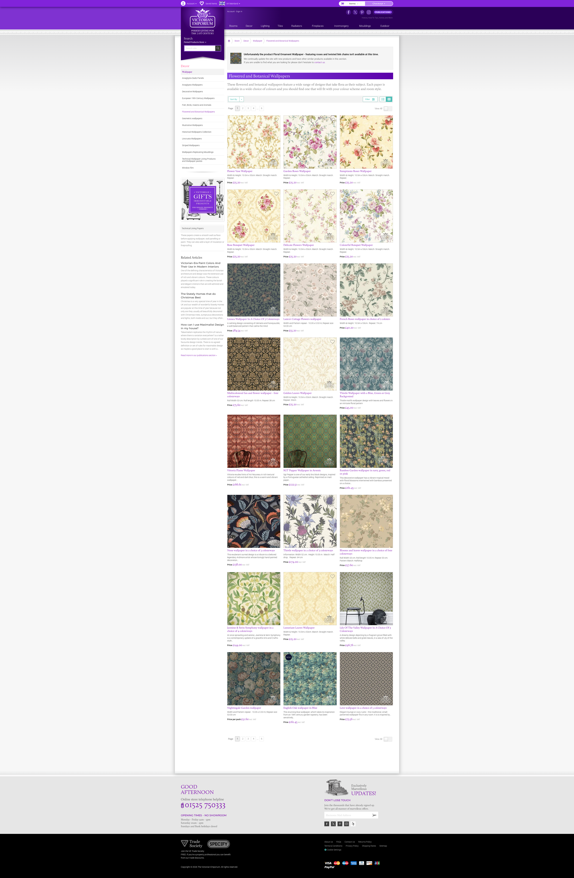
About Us (328, 842)
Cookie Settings (333, 850)
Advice (381, 18)
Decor (185, 66)
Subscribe (374, 815)
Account (231, 11)
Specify (218, 844)
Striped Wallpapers (191, 145)
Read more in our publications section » (199, 355)
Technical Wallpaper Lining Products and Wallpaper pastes (199, 160)
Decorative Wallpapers (192, 91)
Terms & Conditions (333, 846)
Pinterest (340, 823)
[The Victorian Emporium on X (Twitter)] (355, 12)
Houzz (353, 823)
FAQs (338, 842)
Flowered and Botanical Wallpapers (198, 112)
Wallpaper (187, 71)
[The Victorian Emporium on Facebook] (348, 12)
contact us (319, 62)
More (390, 18)
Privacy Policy (352, 846)
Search (188, 38)
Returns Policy (365, 842)
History (364, 18)
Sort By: (233, 99)
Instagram (346, 823)
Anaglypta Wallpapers (192, 85)
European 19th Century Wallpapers (198, 98)
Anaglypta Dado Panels (193, 78)
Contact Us (350, 842)
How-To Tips (373, 18)
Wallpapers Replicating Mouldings (197, 152)
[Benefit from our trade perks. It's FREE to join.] (192, 844)
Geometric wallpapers (192, 118)
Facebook (326, 823)
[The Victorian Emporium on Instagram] (368, 12)
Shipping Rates (369, 846)
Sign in (239, 11)
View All (379, 108)
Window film (188, 168)
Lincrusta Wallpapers (192, 138)
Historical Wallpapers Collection (196, 132)
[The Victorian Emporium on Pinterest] (362, 12)
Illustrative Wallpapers (192, 125)
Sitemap (383, 846)
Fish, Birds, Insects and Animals (196, 105)
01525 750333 (205, 804)
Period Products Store (194, 42)
